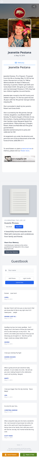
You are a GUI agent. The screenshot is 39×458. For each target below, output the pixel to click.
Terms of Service (24, 450)
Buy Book (19, 227)
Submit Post (19, 282)
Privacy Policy (14, 450)
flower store (25, 151)
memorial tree (27, 149)
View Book (9, 227)
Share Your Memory (12, 252)
